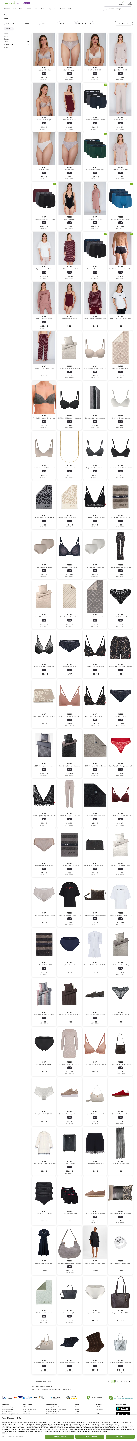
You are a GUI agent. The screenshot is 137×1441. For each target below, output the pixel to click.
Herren (6, 42)
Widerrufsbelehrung (29, 1409)
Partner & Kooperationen (10, 1414)
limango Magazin (7, 1411)
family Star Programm (9, 1407)
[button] (130, 3)
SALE (6, 47)
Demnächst (99, 1409)
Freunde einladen (7, 1409)
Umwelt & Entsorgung (53, 1411)
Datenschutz (27, 1411)
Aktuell (98, 1407)
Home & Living (8, 44)
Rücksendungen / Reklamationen (56, 1409)
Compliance (26, 1414)
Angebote (78, 1407)
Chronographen (66, 1389)
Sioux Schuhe (36, 1389)
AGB (24, 1407)
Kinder (77, 1411)
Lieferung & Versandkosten (54, 1407)
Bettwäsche (46, 1389)
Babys (77, 1409)
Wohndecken (56, 1389)
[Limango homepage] (9, 3)
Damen (6, 39)
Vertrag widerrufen (52, 1414)
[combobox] (118, 9)
